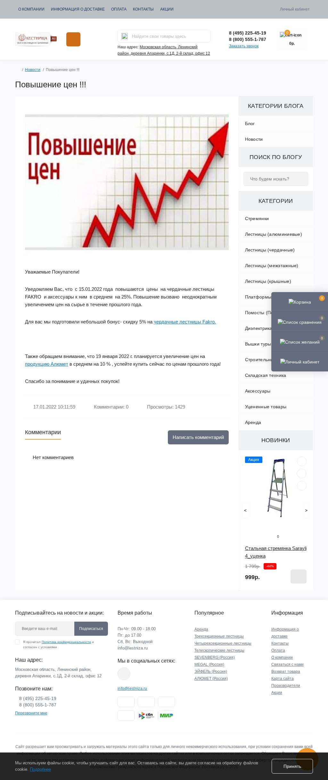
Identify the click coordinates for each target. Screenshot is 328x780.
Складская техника (265, 375)
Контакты (143, 9)
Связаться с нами (287, 664)
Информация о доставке (78, 9)
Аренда (253, 422)
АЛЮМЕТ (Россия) (211, 678)
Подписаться (91, 628)
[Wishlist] (302, 473)
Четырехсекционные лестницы (222, 643)
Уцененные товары (266, 406)
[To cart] (299, 576)
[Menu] (73, 39)
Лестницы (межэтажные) (272, 265)
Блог (250, 123)
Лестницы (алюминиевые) (273, 234)
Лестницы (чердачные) (270, 249)
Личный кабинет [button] (295, 9)
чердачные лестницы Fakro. (185, 321)
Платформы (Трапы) (267, 296)
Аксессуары (258, 391)
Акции (167, 9)
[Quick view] (302, 461)
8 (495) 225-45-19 (247, 33)
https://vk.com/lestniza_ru (124, 673)
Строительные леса (266, 359)
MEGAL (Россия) (209, 664)
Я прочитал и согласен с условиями (58, 644)
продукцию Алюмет (46, 364)
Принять (292, 766)
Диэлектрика (258, 328)
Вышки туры (258, 343)
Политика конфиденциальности (66, 642)
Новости (32, 70)
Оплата (119, 9)
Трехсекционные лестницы (219, 636)
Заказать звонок (243, 46)
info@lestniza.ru (133, 648)
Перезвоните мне (31, 713)
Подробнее (40, 769)
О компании (31, 9)
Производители (285, 685)
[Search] (125, 36)
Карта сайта (282, 678)
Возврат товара (285, 671)
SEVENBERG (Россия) (214, 657)
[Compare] (302, 485)
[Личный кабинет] (299, 361)
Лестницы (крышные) (268, 281)
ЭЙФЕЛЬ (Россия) (210, 671)
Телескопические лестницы (219, 650)
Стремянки (257, 218)
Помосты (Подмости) (268, 312)
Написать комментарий (198, 437)
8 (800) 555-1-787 (247, 39)
